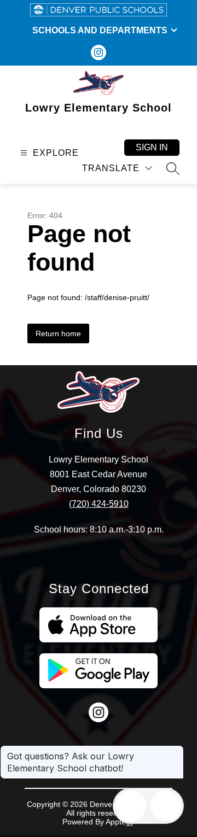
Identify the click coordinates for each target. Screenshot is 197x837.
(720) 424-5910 (99, 503)
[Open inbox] (130, 806)
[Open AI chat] (165, 806)
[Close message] (175, 750)
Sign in (152, 147)
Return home (58, 333)
